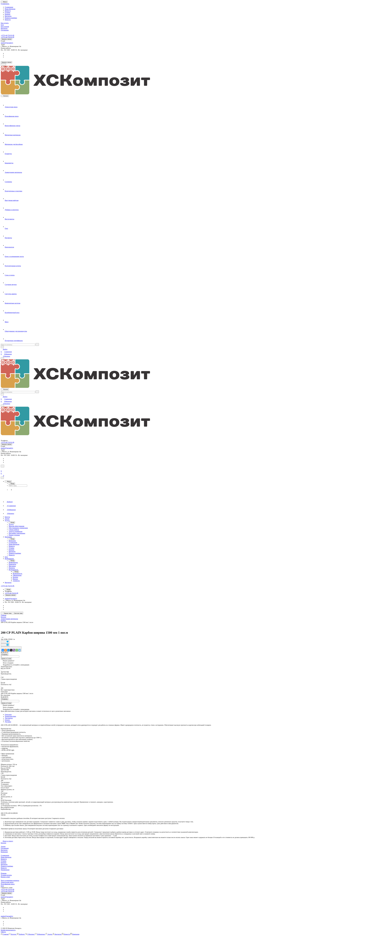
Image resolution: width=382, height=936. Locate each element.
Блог (2, 886)
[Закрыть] (2, 478)
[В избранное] (5, 641)
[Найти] (37, 344)
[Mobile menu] (2, 406)
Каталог (3, 843)
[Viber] (14, 650)
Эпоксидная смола (7, 882)
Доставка (8, 722)
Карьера (7, 14)
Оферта (3, 932)
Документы (9, 718)
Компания (4, 852)
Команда (8, 11)
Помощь (3, 873)
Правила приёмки (11, 18)
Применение (5, 870)
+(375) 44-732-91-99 (7, 35)
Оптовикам (5, 848)
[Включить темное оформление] (3, 64)
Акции (3, 846)
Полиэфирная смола (8, 884)
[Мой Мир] (8, 650)
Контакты (8, 16)
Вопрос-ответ (5, 877)
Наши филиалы (10, 9)
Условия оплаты (6, 875)
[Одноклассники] (5, 650)
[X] (11, 650)
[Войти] (2, 468)
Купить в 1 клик (6, 658)
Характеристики (10, 716)
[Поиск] (2, 466)
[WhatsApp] (17, 650)
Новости (8, 19)
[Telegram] (19, 650)
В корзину (5, 654)
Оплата (7, 720)
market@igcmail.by (7, 43)
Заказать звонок (6, 39)
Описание (8, 714)
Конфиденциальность (8, 930)
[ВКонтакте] (3, 650)
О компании (9, 7)
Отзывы (7, 12)
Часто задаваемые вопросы (10, 880)
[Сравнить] (5, 644)
